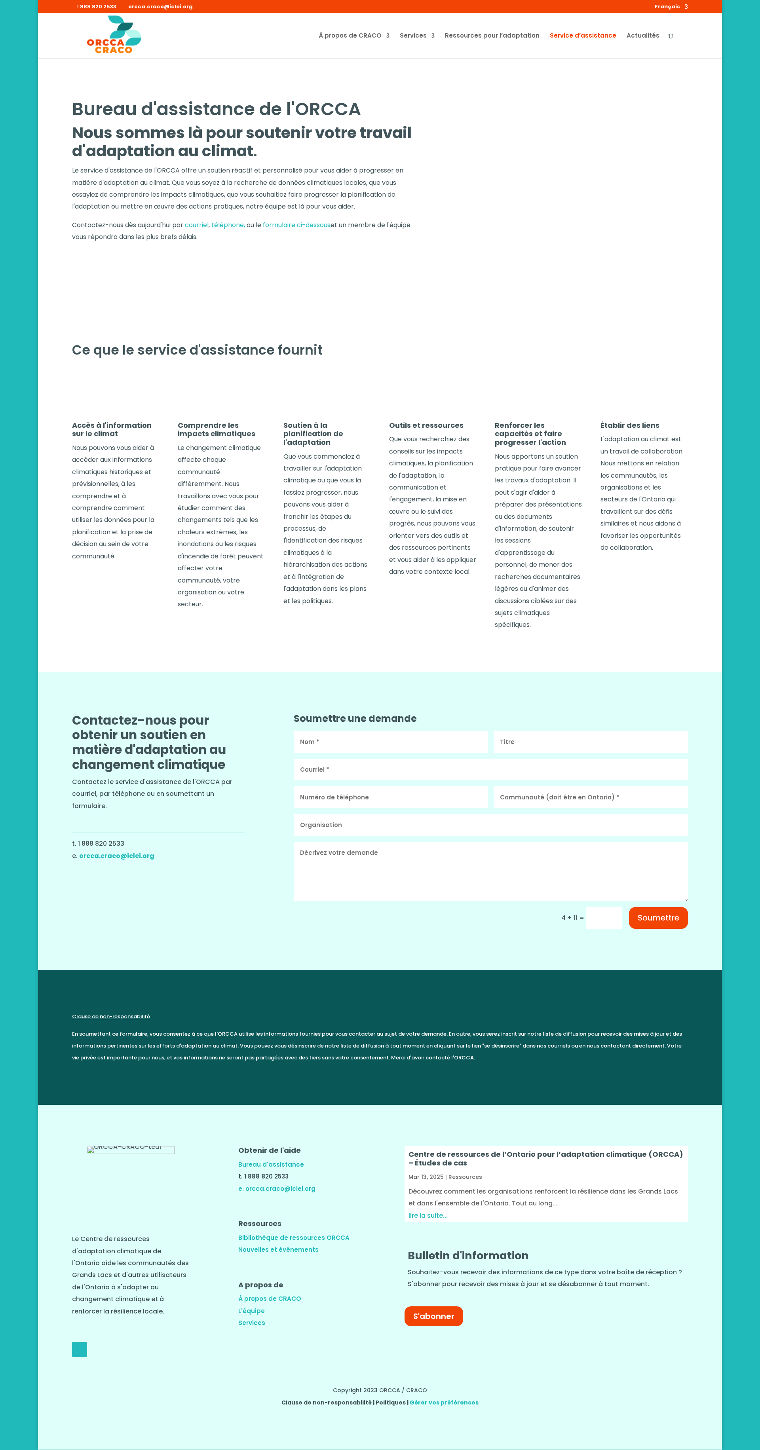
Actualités (643, 36)
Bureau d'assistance (271, 1164)
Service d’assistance (583, 36)
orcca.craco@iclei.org (116, 855)
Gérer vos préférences (444, 1402)
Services (413, 36)
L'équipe (251, 1311)
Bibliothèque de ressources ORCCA (294, 1238)
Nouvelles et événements (278, 1249)
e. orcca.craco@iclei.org (276, 1188)
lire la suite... (428, 1215)
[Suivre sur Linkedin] (79, 1349)
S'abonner (433, 1316)
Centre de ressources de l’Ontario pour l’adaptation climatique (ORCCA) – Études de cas (545, 1158)
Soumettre (658, 917)
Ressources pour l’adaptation (492, 36)
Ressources (465, 1177)
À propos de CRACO (350, 36)
